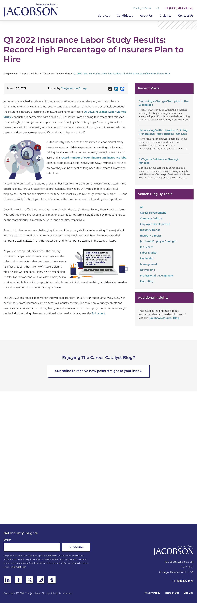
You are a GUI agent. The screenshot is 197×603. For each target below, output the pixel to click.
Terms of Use (172, 592)
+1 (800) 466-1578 (178, 8)
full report (98, 313)
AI (141, 207)
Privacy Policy (19, 567)
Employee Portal (142, 8)
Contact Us (185, 15)
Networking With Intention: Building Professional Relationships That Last (163, 132)
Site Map (188, 592)
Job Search (146, 247)
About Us (146, 15)
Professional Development (156, 275)
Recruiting (146, 281)
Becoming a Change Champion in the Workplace (163, 103)
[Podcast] (52, 579)
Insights (165, 15)
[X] (110, 89)
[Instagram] (40, 579)
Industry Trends (150, 229)
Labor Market (148, 252)
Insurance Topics (151, 235)
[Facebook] (122, 89)
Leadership (147, 258)
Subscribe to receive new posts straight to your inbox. (98, 371)
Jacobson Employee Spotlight (158, 241)
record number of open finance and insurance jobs (93, 157)
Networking (147, 269)
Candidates (125, 15)
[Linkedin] (116, 89)
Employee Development (155, 224)
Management (148, 264)
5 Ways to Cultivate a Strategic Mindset (159, 161)
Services (104, 15)
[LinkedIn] (7, 579)
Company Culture (151, 218)
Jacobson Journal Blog (164, 318)
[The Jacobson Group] (31, 10)
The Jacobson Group (74, 88)
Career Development (153, 212)
